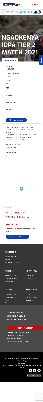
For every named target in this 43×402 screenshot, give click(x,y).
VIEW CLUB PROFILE (17, 237)
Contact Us (29, 300)
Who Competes (10, 281)
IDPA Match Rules (11, 275)
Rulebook (8, 303)
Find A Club (30, 275)
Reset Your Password (12, 262)
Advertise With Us (32, 297)
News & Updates (10, 297)
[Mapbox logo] (7, 207)
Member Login (9, 259)
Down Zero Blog (10, 294)
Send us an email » (24, 332)
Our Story (29, 294)
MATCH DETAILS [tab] (10, 61)
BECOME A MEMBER (25, 328)
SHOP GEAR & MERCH (16, 316)
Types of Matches (11, 278)
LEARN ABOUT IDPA (15, 312)
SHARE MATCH (17, 120)
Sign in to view (11, 147)
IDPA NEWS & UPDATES (16, 319)
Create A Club (31, 278)
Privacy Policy (21, 361)
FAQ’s (7, 300)
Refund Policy (21, 363)
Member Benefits (11, 256)
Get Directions (23, 217)
